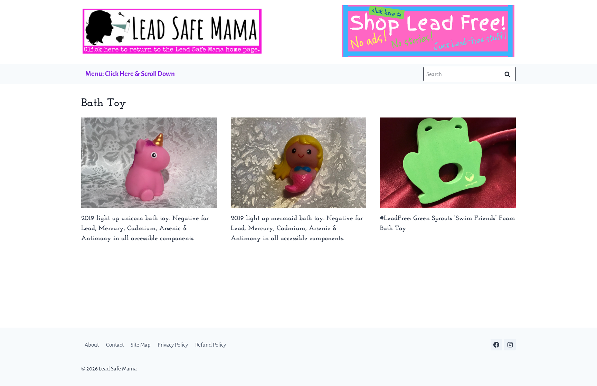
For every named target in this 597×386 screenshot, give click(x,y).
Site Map (141, 345)
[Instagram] (510, 344)
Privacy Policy (173, 345)
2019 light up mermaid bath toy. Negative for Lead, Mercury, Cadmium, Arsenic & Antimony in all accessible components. (297, 228)
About (92, 345)
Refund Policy (210, 345)
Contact (115, 345)
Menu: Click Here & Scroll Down (130, 73)
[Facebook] (496, 344)
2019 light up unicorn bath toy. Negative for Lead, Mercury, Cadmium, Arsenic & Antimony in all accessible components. (145, 228)
